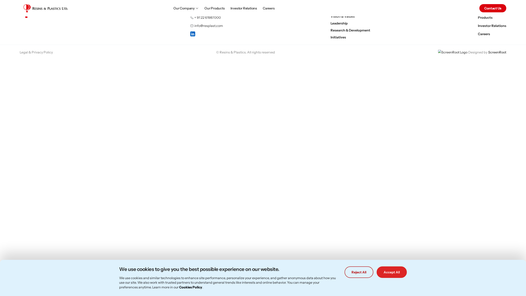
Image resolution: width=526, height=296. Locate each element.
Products (485, 17)
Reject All (359, 272)
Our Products (214, 8)
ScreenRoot (497, 52)
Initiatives (338, 37)
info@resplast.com (208, 26)
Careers (269, 8)
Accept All (392, 272)
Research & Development (350, 30)
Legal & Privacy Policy (36, 52)
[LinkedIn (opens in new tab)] (192, 33)
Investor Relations (244, 8)
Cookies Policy (190, 287)
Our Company (184, 8)
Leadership (339, 23)
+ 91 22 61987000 (207, 17)
